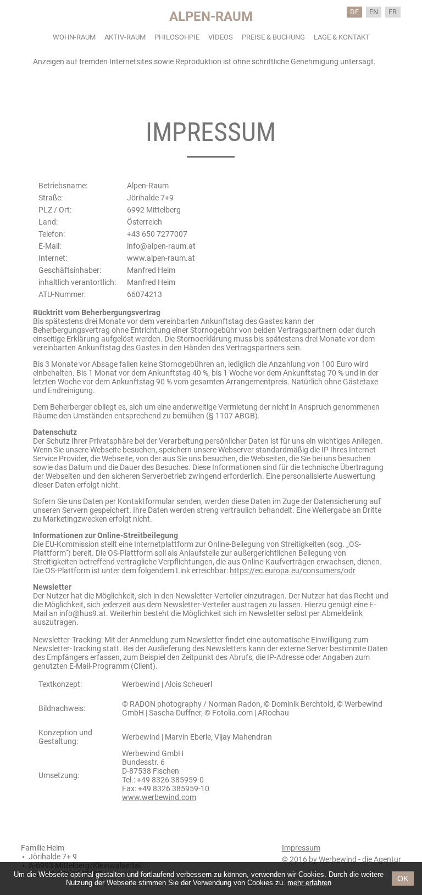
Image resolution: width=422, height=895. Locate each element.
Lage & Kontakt (342, 37)
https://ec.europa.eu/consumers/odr (293, 570)
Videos (220, 37)
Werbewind (338, 859)
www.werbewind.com (159, 797)
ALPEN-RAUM (211, 16)
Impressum (301, 847)
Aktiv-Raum (125, 37)
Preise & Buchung (273, 37)
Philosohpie (176, 37)
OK (402, 878)
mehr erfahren (309, 883)
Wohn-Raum (74, 37)
